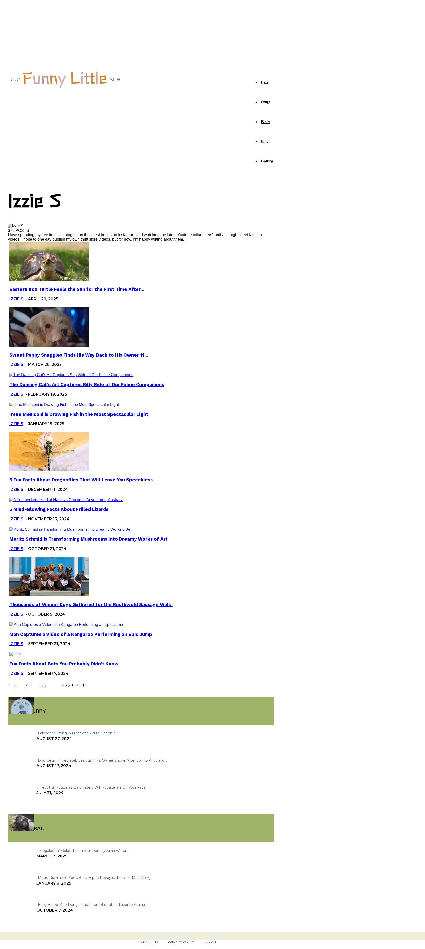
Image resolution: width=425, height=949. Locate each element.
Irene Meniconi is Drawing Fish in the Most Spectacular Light (78, 414)
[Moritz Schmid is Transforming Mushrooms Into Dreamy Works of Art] (70, 529)
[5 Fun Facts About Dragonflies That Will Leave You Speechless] (49, 470)
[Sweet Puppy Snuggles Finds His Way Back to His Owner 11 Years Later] (49, 345)
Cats (265, 82)
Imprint (211, 942)
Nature (267, 161)
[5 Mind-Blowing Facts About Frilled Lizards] (66, 500)
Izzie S (16, 299)
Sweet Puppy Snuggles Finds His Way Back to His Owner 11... (78, 355)
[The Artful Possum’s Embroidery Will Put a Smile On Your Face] (21, 713)
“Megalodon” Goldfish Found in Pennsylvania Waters (83, 850)
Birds (265, 121)
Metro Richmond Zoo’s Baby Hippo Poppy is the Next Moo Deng (94, 877)
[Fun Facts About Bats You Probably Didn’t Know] (15, 654)
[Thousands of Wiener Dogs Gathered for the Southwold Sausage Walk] (49, 595)
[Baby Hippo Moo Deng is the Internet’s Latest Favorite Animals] (21, 830)
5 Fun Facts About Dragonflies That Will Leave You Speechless (81, 479)
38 (43, 686)
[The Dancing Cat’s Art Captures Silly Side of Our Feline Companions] (71, 375)
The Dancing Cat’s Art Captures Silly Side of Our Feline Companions (86, 384)
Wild (264, 141)
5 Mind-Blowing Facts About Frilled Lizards (58, 509)
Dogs (265, 102)
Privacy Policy (181, 942)
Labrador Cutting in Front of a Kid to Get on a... (78, 733)
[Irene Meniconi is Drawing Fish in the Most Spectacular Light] (64, 405)
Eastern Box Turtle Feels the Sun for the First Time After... (76, 289)
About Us (149, 942)
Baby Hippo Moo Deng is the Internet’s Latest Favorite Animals (92, 904)
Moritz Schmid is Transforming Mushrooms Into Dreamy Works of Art (88, 539)
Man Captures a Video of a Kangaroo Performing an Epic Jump (80, 634)
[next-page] (54, 686)
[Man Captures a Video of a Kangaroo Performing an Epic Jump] (66, 625)
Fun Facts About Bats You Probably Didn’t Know (64, 664)
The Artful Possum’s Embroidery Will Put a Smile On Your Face (92, 787)
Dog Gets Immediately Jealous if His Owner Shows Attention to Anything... (102, 760)
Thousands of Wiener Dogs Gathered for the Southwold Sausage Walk (91, 604)
